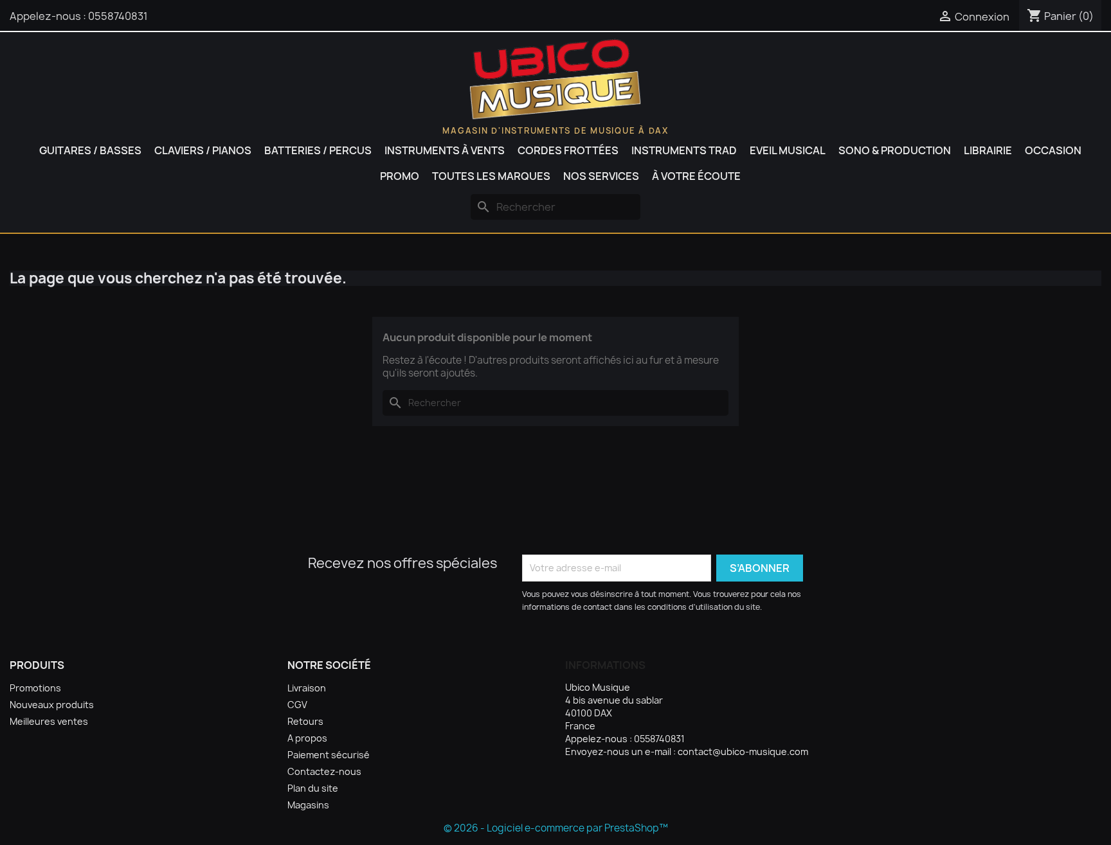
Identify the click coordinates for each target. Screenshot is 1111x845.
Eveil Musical (788, 150)
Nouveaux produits (52, 704)
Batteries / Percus (318, 150)
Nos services (601, 176)
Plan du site (312, 788)
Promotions (35, 688)
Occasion (1053, 150)
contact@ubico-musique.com (743, 751)
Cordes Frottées (568, 150)
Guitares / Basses (90, 150)
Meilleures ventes (49, 721)
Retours (305, 721)
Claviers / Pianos (202, 150)
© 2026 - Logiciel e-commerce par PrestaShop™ (556, 828)
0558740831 (118, 16)
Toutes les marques (491, 176)
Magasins (308, 805)
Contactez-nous (324, 771)
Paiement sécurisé (328, 755)
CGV (297, 704)
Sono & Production (894, 150)
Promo (399, 176)
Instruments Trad (684, 150)
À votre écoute (696, 176)
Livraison (306, 688)
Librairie (988, 150)
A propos (307, 738)
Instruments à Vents (444, 150)
